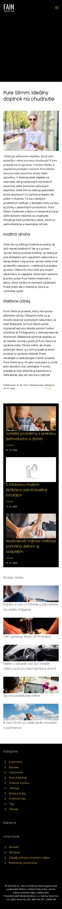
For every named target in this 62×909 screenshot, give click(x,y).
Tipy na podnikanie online (21, 695)
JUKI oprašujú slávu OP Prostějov (27, 636)
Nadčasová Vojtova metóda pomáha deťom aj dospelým (31, 546)
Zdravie (48, 388)
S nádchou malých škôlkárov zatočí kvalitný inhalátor (26, 490)
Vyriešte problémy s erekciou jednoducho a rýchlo (31, 436)
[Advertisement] (31, 45)
